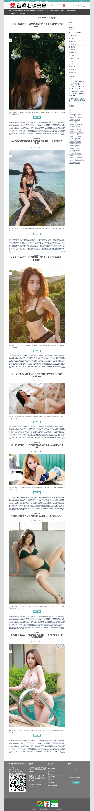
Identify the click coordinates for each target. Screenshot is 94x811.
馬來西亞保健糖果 (53, 785)
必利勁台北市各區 (41, 125)
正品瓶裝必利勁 (24, 131)
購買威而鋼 (79, 157)
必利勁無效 (49, 128)
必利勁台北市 (34, 125)
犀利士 (38, 632)
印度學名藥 (38, 10)
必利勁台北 (21, 125)
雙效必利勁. (24, 509)
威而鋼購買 (72, 145)
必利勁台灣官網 (49, 125)
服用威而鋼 (77, 150)
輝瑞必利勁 (56, 133)
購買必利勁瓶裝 (38, 133)
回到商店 (76, 782)
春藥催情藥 (32, 10)
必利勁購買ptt (47, 130)
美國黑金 (29, 508)
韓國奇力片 (72, 72)
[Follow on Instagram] (81, 1)
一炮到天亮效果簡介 (74, 84)
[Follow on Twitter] (82, 1)
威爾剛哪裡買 (77, 119)
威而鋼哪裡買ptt (73, 133)
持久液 (50, 779)
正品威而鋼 (72, 153)
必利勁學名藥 (59, 127)
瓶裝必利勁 (40, 131)
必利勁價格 (55, 124)
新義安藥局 (22, 13)
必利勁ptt (33, 124)
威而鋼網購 (78, 141)
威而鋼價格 (78, 126)
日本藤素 (71, 55)
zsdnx (40, 30)
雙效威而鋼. (77, 162)
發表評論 (63, 134)
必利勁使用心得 (49, 124)
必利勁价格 (38, 124)
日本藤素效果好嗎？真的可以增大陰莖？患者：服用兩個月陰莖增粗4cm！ (77, 93)
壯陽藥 (35, 22)
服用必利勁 (13, 506)
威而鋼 (71, 41)
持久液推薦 (20, 10)
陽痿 (60, 133)
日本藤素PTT (72, 58)
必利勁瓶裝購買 (14, 130)
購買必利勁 (25, 133)
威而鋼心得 (72, 138)
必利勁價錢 (60, 124)
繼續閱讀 (37, 117)
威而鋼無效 (72, 141)
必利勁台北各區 (28, 125)
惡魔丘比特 (72, 52)
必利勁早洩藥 (51, 777)
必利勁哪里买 (30, 127)
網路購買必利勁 (19, 133)
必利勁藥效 (30, 130)
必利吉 (59, 130)
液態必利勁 (30, 131)
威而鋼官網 (80, 136)
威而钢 (77, 145)
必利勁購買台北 (54, 130)
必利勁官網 (16, 128)
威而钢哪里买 (72, 148)
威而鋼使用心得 (78, 124)
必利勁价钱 (43, 124)
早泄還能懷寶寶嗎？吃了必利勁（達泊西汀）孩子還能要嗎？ (37, 516)
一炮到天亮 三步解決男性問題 (77, 81)
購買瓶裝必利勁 (45, 133)
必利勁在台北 (36, 127)
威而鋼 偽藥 (72, 126)
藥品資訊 (57, 10)
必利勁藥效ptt (36, 130)
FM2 (70, 30)
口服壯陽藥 (14, 10)
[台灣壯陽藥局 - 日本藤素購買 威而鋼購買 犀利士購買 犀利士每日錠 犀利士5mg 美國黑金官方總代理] (28, 6)
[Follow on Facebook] (79, 1)
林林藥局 (56, 809)
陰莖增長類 (51, 782)
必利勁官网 (28, 128)
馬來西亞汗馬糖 (45, 10)
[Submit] (64, 5)
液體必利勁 (35, 131)
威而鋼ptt (72, 124)
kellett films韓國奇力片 (75, 32)
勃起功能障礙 (30, 122)
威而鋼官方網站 (73, 136)
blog (77, 1)
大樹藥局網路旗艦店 (14, 13)
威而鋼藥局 (72, 143)
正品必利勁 (18, 131)
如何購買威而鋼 (79, 117)
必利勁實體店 (34, 128)
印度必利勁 (36, 122)
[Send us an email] (84, 1)
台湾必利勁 (41, 122)
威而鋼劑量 (79, 129)
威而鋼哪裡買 (80, 131)
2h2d (70, 27)
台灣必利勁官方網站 (53, 122)
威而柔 (77, 122)
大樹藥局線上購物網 (70, 10)
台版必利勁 (13, 124)
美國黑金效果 (34, 508)
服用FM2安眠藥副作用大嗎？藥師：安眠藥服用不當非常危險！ (77, 100)
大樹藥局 (62, 10)
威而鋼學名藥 (81, 133)
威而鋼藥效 (78, 143)
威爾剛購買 (72, 122)
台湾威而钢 (72, 117)
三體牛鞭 (71, 35)
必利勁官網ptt (22, 128)
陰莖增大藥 (26, 10)
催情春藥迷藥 (51, 768)
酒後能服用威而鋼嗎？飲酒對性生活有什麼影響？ (77, 87)
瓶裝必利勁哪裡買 (47, 131)
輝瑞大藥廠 (51, 133)
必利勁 (38, 22)
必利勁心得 (39, 128)
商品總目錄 (51, 10)
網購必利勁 (13, 133)
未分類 (71, 64)
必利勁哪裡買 (56, 125)
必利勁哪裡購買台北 (23, 127)
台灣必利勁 (46, 122)
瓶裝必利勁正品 (54, 131)
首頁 (10, 10)
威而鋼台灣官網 (73, 131)
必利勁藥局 (25, 130)
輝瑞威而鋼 (78, 160)
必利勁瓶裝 (54, 128)
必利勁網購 (20, 130)
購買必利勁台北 (31, 133)
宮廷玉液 (71, 44)
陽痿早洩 (72, 162)
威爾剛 (71, 119)
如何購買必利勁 (19, 124)
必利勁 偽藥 (28, 124)
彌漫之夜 (71, 47)
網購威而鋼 (78, 153)
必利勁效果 (44, 128)
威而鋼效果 (78, 138)
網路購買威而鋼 (73, 155)
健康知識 (25, 122)
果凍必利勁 (13, 131)
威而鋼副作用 (72, 129)
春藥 (70, 61)
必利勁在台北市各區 (52, 127)
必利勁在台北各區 (43, 127)
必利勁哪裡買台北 (14, 127)
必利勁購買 (41, 130)
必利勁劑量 (16, 125)
